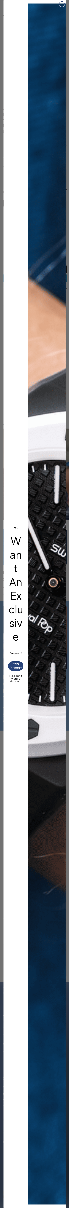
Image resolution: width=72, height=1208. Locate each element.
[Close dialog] (61, 4)
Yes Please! (15, 666)
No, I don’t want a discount (15, 678)
